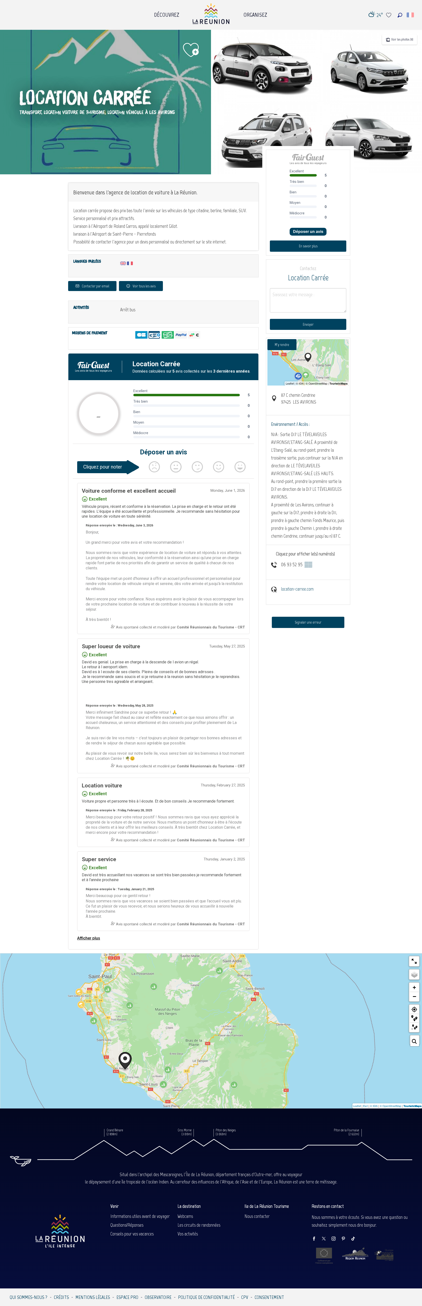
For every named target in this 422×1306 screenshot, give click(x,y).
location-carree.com (297, 589)
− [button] (414, 996)
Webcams (185, 1216)
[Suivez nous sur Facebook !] (316, 1239)
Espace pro (127, 1297)
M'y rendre (282, 344)
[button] (400, 15)
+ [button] (414, 987)
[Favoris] (389, 15)
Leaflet (357, 1106)
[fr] (410, 15)
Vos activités (188, 1233)
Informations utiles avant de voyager (140, 1216)
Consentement (269, 1297)
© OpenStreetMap (390, 1106)
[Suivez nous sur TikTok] (355, 1239)
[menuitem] (166, 13)
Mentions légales (92, 1297)
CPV (244, 1297)
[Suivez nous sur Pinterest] (346, 1239)
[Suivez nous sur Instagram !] (336, 1239)
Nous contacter (257, 1216)
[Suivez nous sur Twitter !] (326, 1239)
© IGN (374, 1106)
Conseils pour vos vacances (132, 1233)
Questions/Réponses (126, 1224)
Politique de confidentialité (206, 1297)
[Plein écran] (414, 961)
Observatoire (158, 1297)
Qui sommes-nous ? (28, 1297)
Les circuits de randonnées (199, 1224)
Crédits (61, 1297)
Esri (365, 1106)
